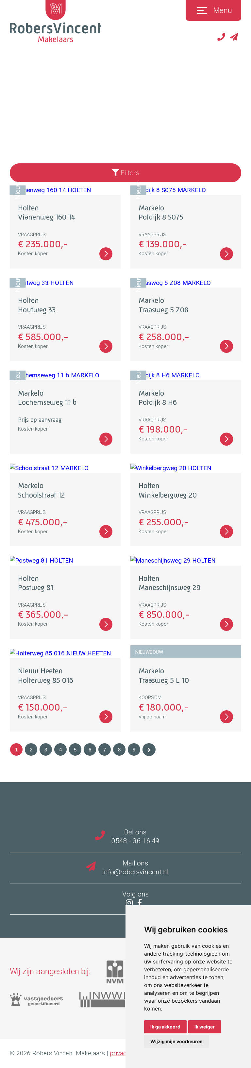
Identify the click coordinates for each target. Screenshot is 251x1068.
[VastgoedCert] (44, 1002)
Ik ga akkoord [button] (165, 1026)
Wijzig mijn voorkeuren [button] (176, 1041)
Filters (129, 173)
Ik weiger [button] (204, 1026)
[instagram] (131, 903)
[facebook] (141, 903)
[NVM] (123, 974)
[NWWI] (110, 1002)
